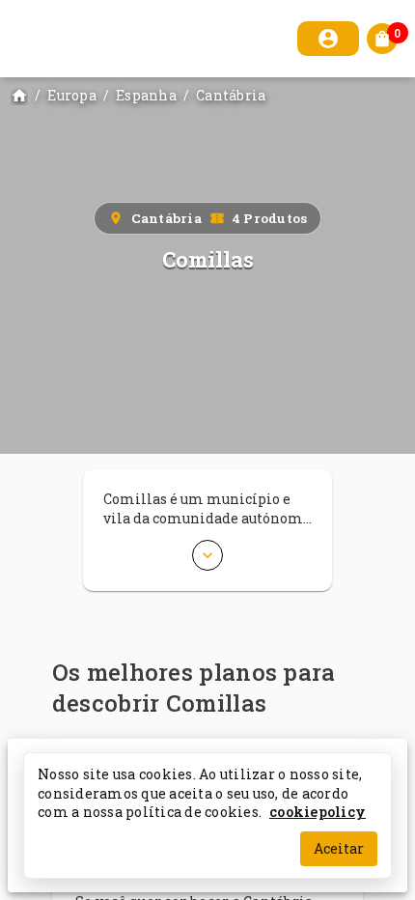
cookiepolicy (317, 811)
